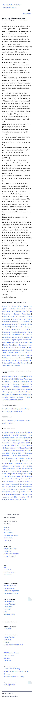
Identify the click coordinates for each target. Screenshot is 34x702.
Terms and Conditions (11, 535)
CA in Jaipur (6, 411)
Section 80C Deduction (11, 554)
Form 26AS (7, 639)
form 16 (15, 492)
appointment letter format (10, 445)
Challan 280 (16, 453)
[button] (29, 10)
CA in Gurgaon (15, 409)
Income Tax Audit (18, 319)
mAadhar (21, 458)
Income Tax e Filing (10, 548)
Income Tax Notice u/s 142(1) (20, 358)
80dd (24, 476)
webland (7, 435)
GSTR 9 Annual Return (11, 653)
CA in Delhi (6, 409)
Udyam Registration (12, 329)
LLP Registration (24, 321)
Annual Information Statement (13, 645)
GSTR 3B (7, 658)
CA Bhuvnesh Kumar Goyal (12, 5)
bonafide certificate (19, 435)
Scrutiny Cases (8, 345)
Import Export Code (18, 334)
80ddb (11, 463)
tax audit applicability (23, 437)
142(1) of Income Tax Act (13, 486)
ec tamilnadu (16, 461)
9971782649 (26, 14)
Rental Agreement (9, 685)
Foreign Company (16, 340)
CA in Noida (25, 409)
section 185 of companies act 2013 (19, 450)
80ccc (7, 484)
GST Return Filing (18, 311)
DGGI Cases (27, 342)
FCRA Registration (16, 342)
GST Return (7, 575)
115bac (23, 445)
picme (23, 432)
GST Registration (9, 572)
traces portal (15, 484)
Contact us (7, 530)
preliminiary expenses (9, 458)
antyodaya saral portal (21, 443)
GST (5, 567)
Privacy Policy (8, 532)
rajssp (11, 432)
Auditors (11, 350)
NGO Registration (21, 324)
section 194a (17, 494)
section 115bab (16, 474)
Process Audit (13, 352)
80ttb (8, 474)
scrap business (15, 466)
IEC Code (23, 352)
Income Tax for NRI (10, 556)
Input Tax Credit (9, 655)
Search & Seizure (10, 347)
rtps (17, 499)
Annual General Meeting (12, 669)
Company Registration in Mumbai (13, 392)
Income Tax (7, 551)
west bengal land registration (22, 479)
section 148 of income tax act (11, 476)
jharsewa (17, 432)
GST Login (7, 570)
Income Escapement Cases (23, 345)
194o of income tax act (10, 481)
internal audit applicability (21, 455)
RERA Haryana (19, 420)
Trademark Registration (11, 591)
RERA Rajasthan (7, 420)
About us (6, 527)
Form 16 (6, 642)
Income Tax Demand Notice (22, 363)
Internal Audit (19, 350)
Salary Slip (7, 629)
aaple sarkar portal (21, 463)
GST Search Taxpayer (24, 448)
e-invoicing (7, 660)
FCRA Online (16, 365)
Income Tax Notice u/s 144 (12, 360)
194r (8, 461)
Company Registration (22, 314)
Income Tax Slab (9, 637)
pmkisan (29, 432)
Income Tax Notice (18, 309)
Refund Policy (8, 538)
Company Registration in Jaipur (13, 376)
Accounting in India (8, 324)
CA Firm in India (16, 411)
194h (4, 450)
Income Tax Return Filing (11, 306)
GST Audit (7, 609)
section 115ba (26, 474)
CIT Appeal (22, 347)
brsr (23, 466)
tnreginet (5, 432)
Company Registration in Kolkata (20, 389)
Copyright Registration (19, 332)
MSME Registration (10, 585)
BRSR (13, 327)
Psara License (7, 365)
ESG (8, 327)
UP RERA (10, 423)
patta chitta (23, 499)
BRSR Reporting (9, 614)
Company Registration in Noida (20, 397)
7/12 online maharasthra (11, 440)
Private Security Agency (24, 327)
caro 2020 (6, 453)
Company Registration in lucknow (13, 399)
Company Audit (8, 316)
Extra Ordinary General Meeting (14, 676)
